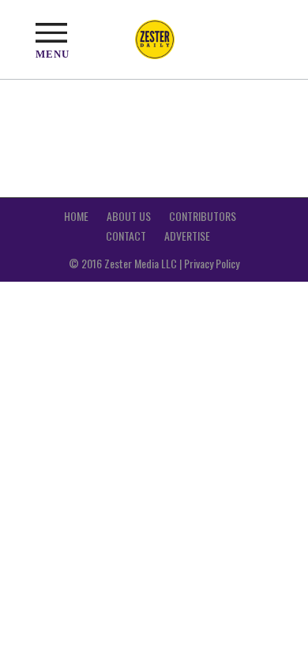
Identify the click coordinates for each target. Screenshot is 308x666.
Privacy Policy (211, 263)
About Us (129, 216)
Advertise (187, 235)
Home (76, 216)
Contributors (202, 216)
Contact (126, 235)
